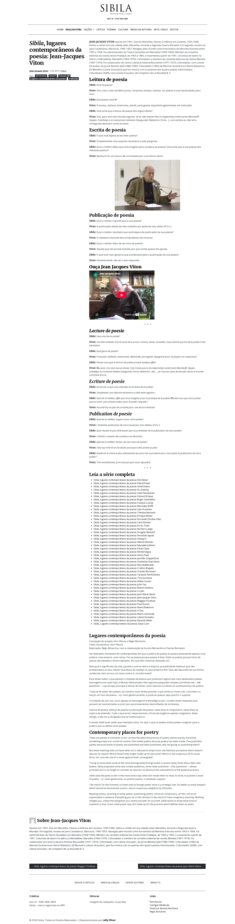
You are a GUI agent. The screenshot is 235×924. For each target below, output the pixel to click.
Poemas (111, 29)
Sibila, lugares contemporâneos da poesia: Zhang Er (120, 538)
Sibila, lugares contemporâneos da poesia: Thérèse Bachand (124, 512)
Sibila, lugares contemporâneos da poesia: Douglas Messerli (124, 532)
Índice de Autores (141, 29)
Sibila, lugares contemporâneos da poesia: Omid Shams (122, 486)
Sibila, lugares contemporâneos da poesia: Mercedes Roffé (123, 506)
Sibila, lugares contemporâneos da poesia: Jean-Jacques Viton (125, 597)
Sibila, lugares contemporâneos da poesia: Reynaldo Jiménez (124, 545)
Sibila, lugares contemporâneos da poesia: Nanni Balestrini (124, 607)
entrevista (41, 75)
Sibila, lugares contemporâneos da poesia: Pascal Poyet (122, 483)
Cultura (123, 29)
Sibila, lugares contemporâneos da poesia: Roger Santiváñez (124, 499)
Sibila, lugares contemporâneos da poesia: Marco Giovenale (124, 613)
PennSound (156, 901)
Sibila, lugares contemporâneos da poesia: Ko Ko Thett (121, 525)
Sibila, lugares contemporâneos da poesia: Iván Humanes (123, 509)
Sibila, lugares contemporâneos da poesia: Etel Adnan (121, 479)
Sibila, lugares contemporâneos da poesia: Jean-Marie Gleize (124, 594)
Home (60, 29)
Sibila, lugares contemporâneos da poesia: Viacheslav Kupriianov (127, 561)
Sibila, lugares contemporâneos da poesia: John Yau (120, 584)
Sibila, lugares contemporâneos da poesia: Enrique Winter (123, 515)
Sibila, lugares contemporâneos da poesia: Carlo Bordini (122, 522)
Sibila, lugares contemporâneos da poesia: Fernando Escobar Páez (127, 519)
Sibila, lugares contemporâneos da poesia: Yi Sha (118, 610)
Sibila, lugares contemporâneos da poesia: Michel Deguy (122, 551)
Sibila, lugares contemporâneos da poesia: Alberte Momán (123, 541)
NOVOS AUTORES (135, 882)
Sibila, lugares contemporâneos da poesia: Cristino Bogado (124, 568)
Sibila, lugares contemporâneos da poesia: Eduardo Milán (123, 620)
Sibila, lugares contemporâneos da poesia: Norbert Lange (123, 528)
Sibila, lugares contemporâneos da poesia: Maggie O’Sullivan (124, 600)
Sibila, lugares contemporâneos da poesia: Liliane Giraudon (124, 617)
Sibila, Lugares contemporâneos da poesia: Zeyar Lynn (121, 623)
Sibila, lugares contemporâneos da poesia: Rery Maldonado (124, 564)
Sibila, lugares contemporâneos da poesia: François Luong (123, 502)
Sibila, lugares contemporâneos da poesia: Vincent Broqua (123, 496)
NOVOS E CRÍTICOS (84, 882)
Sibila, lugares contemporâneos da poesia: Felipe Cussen (122, 581)
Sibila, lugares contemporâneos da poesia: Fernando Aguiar (124, 535)
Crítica (100, 29)
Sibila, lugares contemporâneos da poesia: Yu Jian (119, 590)
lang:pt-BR (64, 75)
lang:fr (52, 75)
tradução (73, 78)
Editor (174, 29)
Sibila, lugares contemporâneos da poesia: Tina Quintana (123, 577)
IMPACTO (155, 882)
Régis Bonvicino (158, 911)
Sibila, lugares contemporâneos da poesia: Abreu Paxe (121, 555)
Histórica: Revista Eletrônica (164, 908)
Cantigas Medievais (159, 905)
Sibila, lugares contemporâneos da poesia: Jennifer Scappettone (126, 558)
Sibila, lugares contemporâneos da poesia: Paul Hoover (122, 604)
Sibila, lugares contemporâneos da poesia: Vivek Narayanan (124, 492)
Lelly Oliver (109, 920)
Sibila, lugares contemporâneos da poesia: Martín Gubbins (123, 587)
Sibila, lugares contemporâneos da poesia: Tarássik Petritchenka (127, 574)
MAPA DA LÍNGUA (110, 882)
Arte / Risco (161, 29)
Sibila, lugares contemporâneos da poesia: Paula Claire (121, 548)
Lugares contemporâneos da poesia (48, 78)
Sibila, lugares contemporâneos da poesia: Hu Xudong (121, 489)
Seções (88, 29)
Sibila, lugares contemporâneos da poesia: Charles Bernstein (125, 571)
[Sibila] (116, 9)
